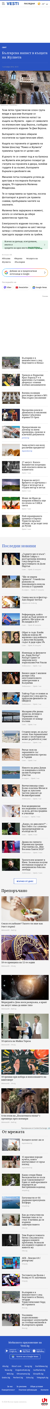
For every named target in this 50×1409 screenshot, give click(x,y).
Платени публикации (28, 1390)
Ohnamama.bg (23, 1374)
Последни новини (19, 546)
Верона (18, 258)
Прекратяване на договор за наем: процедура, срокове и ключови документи (33, 431)
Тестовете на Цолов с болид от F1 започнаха (34, 1276)
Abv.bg (5, 1366)
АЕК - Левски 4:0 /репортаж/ (31, 1259)
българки (20, 262)
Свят (4, 47)
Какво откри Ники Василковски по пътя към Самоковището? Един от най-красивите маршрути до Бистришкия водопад (34, 1181)
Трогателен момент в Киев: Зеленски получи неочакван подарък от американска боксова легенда (34, 864)
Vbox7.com (16, 1366)
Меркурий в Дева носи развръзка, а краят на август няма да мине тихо (24, 1004)
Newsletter (23, 287)
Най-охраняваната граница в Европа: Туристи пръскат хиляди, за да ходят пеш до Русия (35, 521)
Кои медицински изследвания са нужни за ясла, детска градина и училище (34, 810)
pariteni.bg (25, 438)
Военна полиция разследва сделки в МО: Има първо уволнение (35, 395)
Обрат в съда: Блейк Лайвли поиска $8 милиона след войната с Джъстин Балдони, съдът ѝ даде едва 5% (34, 637)
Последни (29, 3)
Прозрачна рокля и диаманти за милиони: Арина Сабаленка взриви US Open (34, 414)
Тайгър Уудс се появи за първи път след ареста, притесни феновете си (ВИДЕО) (35, 697)
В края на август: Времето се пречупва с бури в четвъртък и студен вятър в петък (34, 484)
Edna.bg (29, 1377)
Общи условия (36, 1386)
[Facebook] (25, 1393)
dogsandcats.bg (27, 451)
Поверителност (8, 1390)
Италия (6, 258)
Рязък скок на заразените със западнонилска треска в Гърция (34, 753)
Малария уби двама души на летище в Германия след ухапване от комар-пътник (32, 716)
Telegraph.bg (42, 1377)
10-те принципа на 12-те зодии (18, 962)
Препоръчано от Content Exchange (34, 1128)
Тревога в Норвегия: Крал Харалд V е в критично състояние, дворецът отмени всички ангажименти (34, 380)
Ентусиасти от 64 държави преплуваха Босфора (33, 1200)
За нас (10, 1386)
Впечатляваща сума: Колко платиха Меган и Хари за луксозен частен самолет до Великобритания (34, 790)
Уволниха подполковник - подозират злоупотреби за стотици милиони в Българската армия (35, 1320)
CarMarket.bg (39, 1370)
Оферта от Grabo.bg (29, 603)
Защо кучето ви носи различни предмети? (33, 446)
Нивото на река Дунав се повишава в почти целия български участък (34, 771)
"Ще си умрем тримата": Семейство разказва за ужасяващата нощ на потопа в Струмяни (33, 581)
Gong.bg (28, 1366)
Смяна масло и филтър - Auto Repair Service (35, 598)
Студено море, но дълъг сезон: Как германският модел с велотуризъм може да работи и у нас (35, 735)
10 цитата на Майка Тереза (16, 1041)
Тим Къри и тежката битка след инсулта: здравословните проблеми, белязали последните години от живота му (34, 1241)
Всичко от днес (25, 881)
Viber (9, 287)
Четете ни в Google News (27, 1356)
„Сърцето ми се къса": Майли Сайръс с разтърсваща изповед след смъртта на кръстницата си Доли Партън (34, 560)
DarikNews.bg (41, 1366)
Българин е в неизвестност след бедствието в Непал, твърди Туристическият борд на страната (33, 1298)
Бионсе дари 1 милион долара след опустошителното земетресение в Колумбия (34, 678)
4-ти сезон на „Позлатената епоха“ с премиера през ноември (20, 1117)
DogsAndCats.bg (22, 1370)
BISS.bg (10, 1374)
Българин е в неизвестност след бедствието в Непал (32, 360)
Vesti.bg (13, 3)
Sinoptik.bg (38, 1374)
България (25, 590)
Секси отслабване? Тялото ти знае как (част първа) (22, 925)
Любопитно (26, 666)
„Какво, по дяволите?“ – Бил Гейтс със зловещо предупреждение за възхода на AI (34, 827)
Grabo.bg (6, 1377)
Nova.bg (8, 1370)
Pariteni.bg (18, 1377)
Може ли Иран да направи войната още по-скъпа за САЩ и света (34, 502)
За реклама (22, 1386)
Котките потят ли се (33, 1139)
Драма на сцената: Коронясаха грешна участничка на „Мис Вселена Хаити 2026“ (33, 845)
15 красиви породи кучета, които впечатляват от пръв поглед (33, 1160)
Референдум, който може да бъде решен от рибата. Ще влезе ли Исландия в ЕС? (34, 618)
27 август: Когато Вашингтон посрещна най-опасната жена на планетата (34, 466)
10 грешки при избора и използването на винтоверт (23, 1078)
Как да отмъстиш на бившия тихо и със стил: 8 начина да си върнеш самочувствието (33, 1219)
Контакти (44, 1390)
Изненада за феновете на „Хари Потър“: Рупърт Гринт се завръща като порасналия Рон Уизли (34, 657)
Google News (41, 287)
